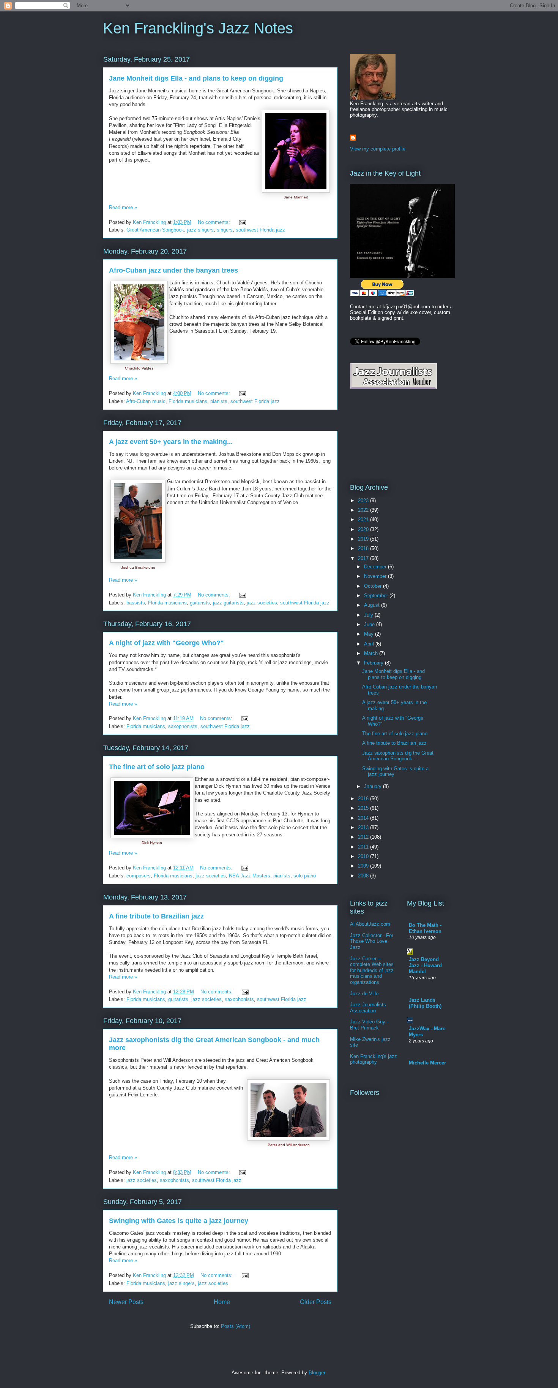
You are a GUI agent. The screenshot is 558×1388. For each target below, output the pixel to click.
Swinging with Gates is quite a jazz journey (178, 1221)
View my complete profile (377, 149)
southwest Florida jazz (260, 230)
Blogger (317, 1372)
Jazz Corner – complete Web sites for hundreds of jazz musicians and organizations (372, 970)
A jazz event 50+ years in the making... (171, 442)
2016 (364, 798)
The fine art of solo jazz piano (157, 767)
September (376, 595)
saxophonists (182, 726)
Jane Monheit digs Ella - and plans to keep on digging (196, 78)
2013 (364, 827)
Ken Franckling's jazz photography (373, 1059)
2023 (364, 500)
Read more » (123, 207)
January (373, 786)
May (369, 634)
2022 (364, 510)
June (370, 624)
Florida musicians (188, 401)
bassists (135, 603)
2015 (364, 808)
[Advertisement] (384, 435)
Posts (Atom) (235, 1326)
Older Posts (315, 1302)
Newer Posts (126, 1302)
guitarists (200, 603)
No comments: (215, 222)
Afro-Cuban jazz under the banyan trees (173, 270)
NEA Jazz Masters (249, 876)
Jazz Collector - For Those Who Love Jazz (371, 941)
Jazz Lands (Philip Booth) (425, 1003)
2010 (364, 856)
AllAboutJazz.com (370, 924)
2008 (364, 876)
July (369, 615)
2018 (364, 548)
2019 (364, 539)
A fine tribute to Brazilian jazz (156, 916)
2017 (364, 558)
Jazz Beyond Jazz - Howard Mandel (425, 965)
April (369, 644)
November (376, 576)
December (376, 566)
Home (222, 1302)
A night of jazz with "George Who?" (166, 643)
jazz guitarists (228, 603)
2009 (364, 866)
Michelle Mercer (427, 1063)
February (374, 663)
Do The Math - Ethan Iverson (425, 928)
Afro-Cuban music (146, 401)
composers (138, 876)
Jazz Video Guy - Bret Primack (369, 1025)
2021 (364, 519)
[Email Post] (241, 222)
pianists (218, 401)
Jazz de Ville (364, 993)
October (373, 586)
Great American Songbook (155, 230)
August (372, 605)
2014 (364, 818)
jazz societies (262, 603)
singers (225, 230)
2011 (364, 847)
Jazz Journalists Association (368, 1008)
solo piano (304, 876)
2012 (364, 837)
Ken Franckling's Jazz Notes (198, 28)
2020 (364, 529)
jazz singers (200, 230)
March (371, 653)
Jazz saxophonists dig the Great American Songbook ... (397, 756)
